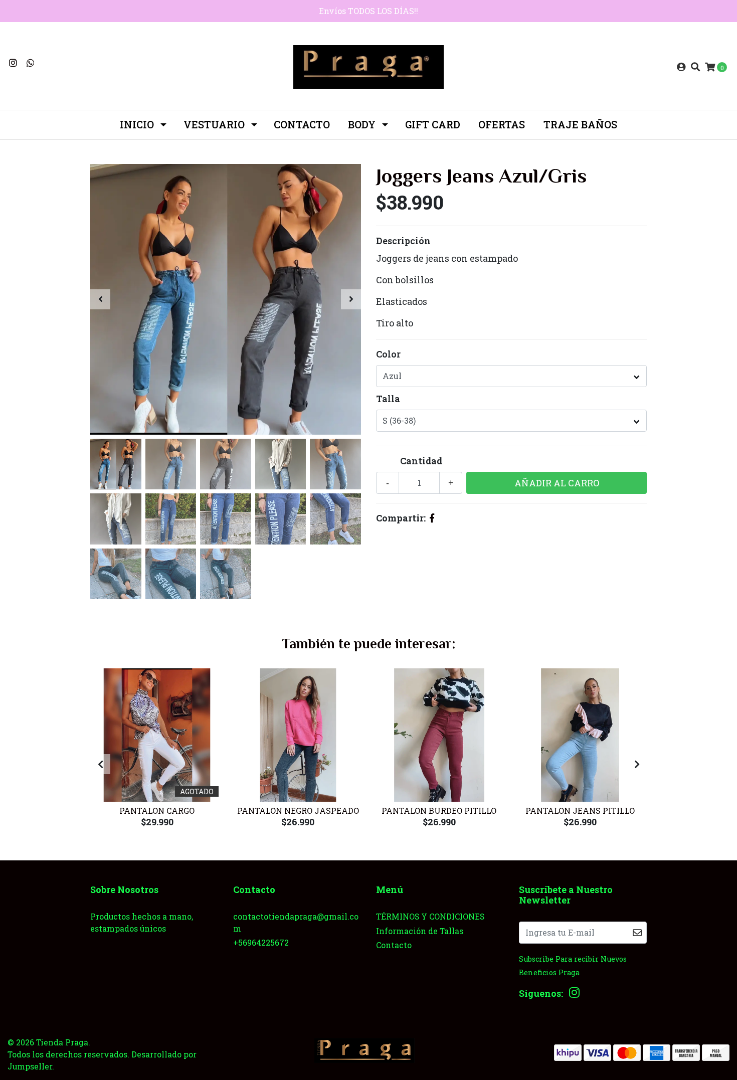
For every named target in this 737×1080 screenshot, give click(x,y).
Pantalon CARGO (157, 810)
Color (388, 354)
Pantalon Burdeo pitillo (439, 810)
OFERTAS (501, 124)
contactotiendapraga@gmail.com (295, 922)
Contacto (302, 124)
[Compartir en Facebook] (432, 518)
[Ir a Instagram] (13, 63)
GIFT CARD (432, 124)
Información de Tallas (419, 931)
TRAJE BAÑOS (580, 124)
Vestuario (214, 124)
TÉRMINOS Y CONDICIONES (430, 916)
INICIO (137, 124)
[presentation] (100, 299)
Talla (388, 399)
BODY (362, 124)
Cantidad (421, 461)
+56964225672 (261, 942)
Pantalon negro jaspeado (298, 810)
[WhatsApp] (31, 63)
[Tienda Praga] (368, 66)
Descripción (403, 241)
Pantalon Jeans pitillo (580, 810)
